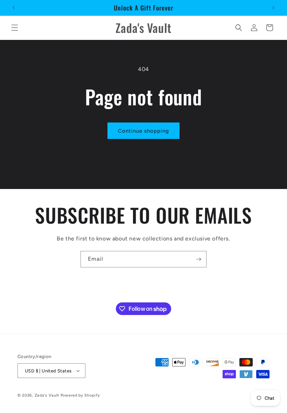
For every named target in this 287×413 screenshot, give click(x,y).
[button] (14, 27)
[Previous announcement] (13, 7)
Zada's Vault (48, 395)
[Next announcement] (273, 7)
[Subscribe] (198, 259)
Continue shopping (143, 131)
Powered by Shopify (80, 395)
